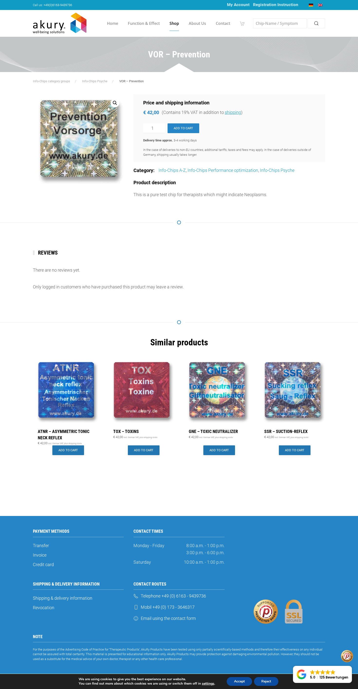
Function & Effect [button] (144, 23)
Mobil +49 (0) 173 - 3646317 (168, 607)
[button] (115, 103)
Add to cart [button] (68, 450)
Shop (174, 23)
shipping (233, 112)
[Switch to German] (311, 5)
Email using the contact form (168, 618)
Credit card (43, 564)
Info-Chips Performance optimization (223, 170)
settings (208, 683)
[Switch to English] (320, 5)
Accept (239, 681)
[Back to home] (59, 23)
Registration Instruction (275, 4)
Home (112, 23)
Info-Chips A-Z (172, 170)
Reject (266, 681)
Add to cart (183, 128)
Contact (223, 23)
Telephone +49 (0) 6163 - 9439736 (173, 595)
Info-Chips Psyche (277, 170)
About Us (197, 23)
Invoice (40, 555)
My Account (238, 4)
